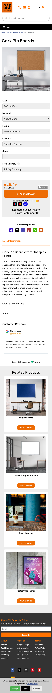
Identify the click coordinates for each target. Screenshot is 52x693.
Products (9, 33)
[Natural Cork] (26, 119)
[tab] (26, 241)
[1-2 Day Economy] (26, 169)
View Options (26, 428)
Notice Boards (18, 33)
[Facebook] (12, 670)
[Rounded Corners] (26, 144)
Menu (9, 27)
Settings (36, 689)
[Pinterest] (32, 670)
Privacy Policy (32, 683)
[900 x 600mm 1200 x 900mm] (26, 106)
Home (3, 33)
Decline (26, 689)
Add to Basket (27, 194)
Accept (15, 689)
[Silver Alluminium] (26, 131)
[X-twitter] (19, 670)
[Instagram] (26, 670)
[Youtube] (39, 670)
